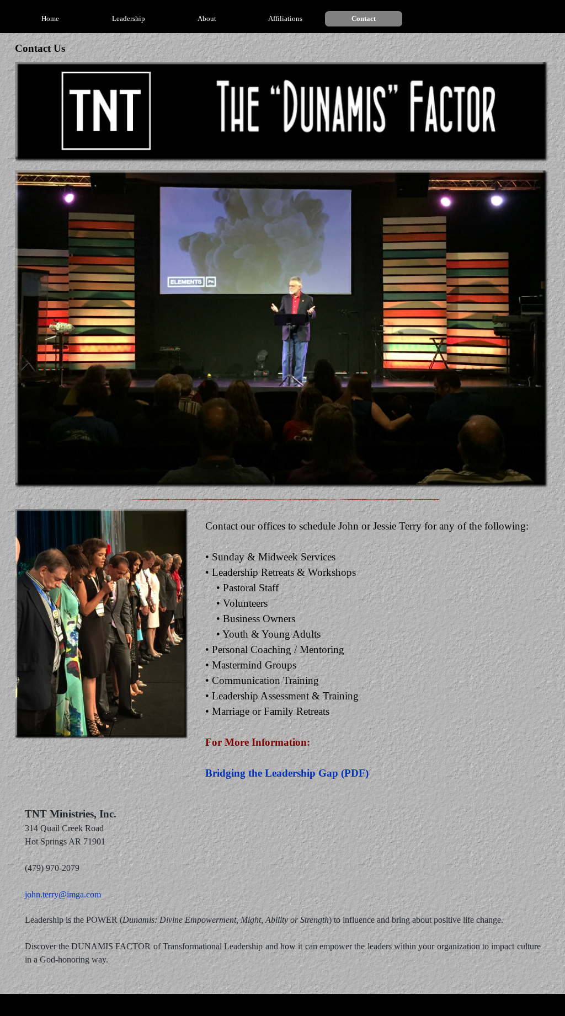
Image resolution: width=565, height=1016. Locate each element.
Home (50, 18)
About (207, 18)
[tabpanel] (373, 649)
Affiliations (285, 18)
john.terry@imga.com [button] (63, 894)
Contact (363, 18)
